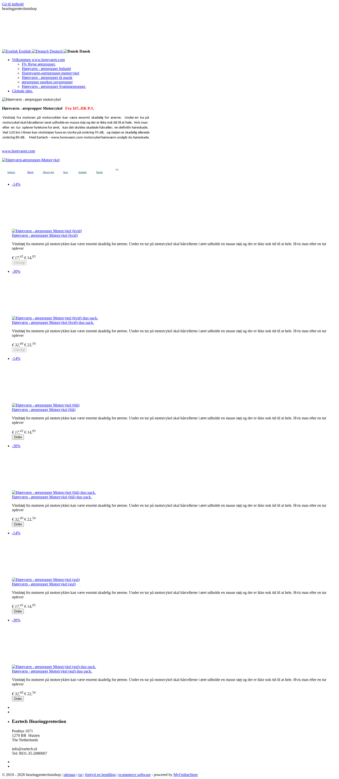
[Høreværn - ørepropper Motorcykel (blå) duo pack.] (174, 471)
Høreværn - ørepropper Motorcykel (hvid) (45, 235)
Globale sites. (22, 91)
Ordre (18, 437)
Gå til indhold (13, 4)
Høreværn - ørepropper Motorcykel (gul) (44, 584)
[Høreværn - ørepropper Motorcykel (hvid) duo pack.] (174, 297)
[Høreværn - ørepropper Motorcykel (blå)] (174, 384)
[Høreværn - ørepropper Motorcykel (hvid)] (174, 210)
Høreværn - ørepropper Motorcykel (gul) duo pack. (52, 671)
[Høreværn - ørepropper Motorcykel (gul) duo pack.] (174, 645)
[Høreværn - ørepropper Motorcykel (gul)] (174, 558)
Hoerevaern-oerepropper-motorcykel (50, 73)
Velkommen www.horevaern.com (38, 60)
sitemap (69, 775)
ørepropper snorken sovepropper (47, 82)
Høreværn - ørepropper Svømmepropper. (54, 86)
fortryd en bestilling (100, 775)
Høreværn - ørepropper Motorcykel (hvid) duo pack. (53, 322)
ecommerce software (134, 775)
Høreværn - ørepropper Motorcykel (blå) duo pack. (52, 497)
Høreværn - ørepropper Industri (46, 69)
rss (80, 775)
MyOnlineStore (185, 775)
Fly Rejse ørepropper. (39, 64)
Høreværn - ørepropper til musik (47, 77)
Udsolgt (19, 263)
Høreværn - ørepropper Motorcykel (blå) (43, 409)
